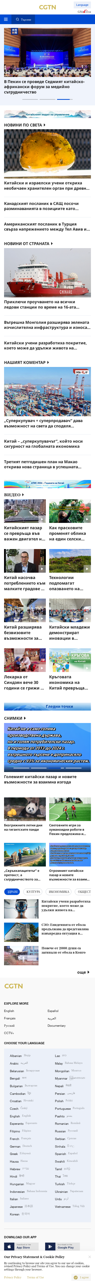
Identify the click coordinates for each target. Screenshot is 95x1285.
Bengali (18, 1077)
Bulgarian (23, 1085)
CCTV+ (9, 1033)
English (9, 1011)
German (21, 1146)
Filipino (20, 1130)
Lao (60, 1055)
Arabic (19, 1063)
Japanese (21, 1206)
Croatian (21, 1100)
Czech (19, 1108)
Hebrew (19, 1168)
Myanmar (70, 1077)
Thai (61, 1176)
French (20, 1138)
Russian (66, 1130)
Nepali (63, 1085)
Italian (19, 1198)
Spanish (66, 1153)
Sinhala (64, 1146)
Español (53, 1011)
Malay (69, 1063)
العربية (52, 1018)
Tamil (62, 1168)
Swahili (66, 1161)
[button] (30, 99)
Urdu (61, 1198)
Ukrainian (69, 1191)
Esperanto (23, 1123)
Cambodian (20, 1093)
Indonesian (28, 1191)
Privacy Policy (12, 1277)
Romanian (67, 1123)
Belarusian (25, 1070)
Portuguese (69, 1108)
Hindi (17, 1176)
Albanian (20, 1055)
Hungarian (22, 1183)
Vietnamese (70, 1206)
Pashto (63, 1115)
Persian (65, 1093)
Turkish (65, 1183)
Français (9, 1018)
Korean (20, 1213)
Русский (9, 1025)
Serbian (65, 1138)
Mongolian (68, 1070)
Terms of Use (35, 1277)
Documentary (57, 1025)
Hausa (19, 1161)
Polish (64, 1100)
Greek (20, 1153)
